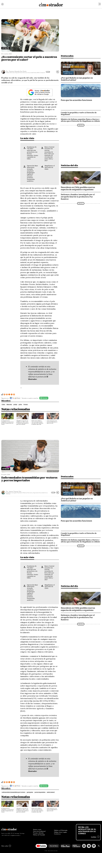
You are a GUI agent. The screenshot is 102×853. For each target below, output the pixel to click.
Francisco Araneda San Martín (17, 71)
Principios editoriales (38, 833)
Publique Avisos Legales (60, 832)
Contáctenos (57, 834)
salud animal (50, 792)
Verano (26, 404)
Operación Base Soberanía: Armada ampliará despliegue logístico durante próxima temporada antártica (32, 173)
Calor (3, 404)
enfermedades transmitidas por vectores (13, 792)
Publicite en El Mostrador (60, 830)
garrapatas (30, 792)
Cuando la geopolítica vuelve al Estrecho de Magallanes (79, 113)
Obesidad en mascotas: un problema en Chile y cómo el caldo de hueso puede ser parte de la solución (22, 422)
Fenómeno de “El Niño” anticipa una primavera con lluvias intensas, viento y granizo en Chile (32, 153)
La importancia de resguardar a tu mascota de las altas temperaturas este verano (7, 422)
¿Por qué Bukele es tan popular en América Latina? (77, 79)
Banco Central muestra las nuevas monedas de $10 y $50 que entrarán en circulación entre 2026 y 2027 (49, 154)
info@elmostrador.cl (15, 835)
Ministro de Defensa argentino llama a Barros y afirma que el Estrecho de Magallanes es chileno (80, 120)
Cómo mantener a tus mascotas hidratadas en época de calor (52, 422)
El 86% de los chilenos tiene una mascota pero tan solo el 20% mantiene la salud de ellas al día (37, 422)
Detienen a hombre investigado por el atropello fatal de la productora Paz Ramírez (78, 196)
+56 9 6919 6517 (5, 835)
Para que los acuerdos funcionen (76, 100)
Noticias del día (69, 165)
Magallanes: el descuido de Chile (50, 167)
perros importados (40, 792)
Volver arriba (4, 846)
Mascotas (9, 404)
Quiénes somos (37, 829)
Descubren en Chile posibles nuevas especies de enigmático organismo (78, 188)
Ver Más (47, 71)
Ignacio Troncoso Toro (15, 491)
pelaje (15, 404)
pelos (20, 404)
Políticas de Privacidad (39, 834)
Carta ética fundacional (39, 831)
